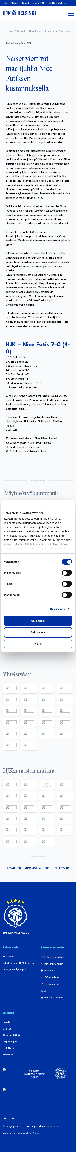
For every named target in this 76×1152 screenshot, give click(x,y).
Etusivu (9, 31)
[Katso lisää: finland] (29, 819)
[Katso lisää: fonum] (65, 796)
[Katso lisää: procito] (65, 734)
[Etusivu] (19, 13)
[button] (70, 13)
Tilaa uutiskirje (11, 1035)
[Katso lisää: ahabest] (11, 734)
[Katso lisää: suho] (47, 734)
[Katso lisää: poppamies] (29, 688)
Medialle (8, 1055)
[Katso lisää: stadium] (11, 830)
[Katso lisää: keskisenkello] (47, 785)
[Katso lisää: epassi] (65, 807)
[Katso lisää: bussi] (65, 830)
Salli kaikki (38, 620)
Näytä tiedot (57, 609)
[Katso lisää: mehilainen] (47, 830)
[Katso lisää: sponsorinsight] (29, 745)
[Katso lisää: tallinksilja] (65, 819)
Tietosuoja (9, 1118)
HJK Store (8, 1048)
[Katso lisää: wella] (47, 807)
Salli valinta (38, 632)
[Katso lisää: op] (47, 819)
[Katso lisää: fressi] (29, 807)
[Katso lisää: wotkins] (47, 700)
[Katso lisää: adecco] (11, 796)
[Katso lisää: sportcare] (29, 734)
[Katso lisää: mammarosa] (11, 745)
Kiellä (38, 643)
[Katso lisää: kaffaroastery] (11, 700)
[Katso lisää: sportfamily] (11, 723)
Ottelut (7, 1022)
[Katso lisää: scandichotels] (47, 842)
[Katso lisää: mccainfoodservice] (29, 700)
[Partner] (8, 1073)
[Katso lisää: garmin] (65, 711)
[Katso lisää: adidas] (29, 796)
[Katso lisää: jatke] (11, 819)
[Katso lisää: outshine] (47, 711)
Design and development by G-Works (21, 1133)
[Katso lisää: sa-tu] (29, 711)
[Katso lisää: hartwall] (29, 830)
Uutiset (21, 31)
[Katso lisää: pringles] (65, 700)
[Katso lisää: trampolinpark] (11, 688)
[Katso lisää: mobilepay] (11, 785)
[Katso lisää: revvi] (65, 785)
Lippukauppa (10, 1042)
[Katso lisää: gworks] (47, 723)
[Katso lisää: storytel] (11, 807)
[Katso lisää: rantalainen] (29, 785)
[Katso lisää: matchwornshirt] (65, 723)
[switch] (67, 573)
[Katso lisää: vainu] (47, 796)
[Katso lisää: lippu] (29, 723)
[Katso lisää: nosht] (47, 688)
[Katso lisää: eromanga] (65, 688)
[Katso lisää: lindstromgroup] (11, 711)
